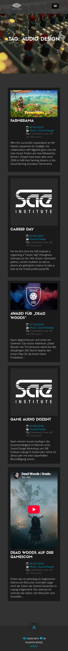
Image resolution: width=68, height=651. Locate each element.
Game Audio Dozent (30, 419)
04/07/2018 (36, 563)
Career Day (22, 229)
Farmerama (22, 121)
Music (33, 130)
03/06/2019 (36, 235)
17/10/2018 (36, 324)
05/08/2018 (36, 426)
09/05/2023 (36, 127)
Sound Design (46, 130)
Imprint (34, 646)
